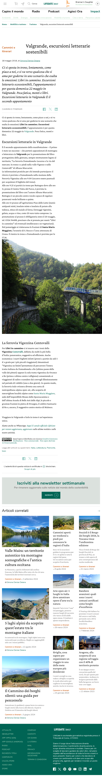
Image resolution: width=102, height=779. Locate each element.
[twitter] (59, 769)
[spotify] (69, 769)
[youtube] (74, 769)
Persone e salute (93, 17)
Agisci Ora (75, 11)
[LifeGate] (51, 3)
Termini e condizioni (37, 759)
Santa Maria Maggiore (44, 393)
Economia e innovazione (40, 17)
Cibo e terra (78, 17)
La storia (32, 742)
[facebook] (54, 769)
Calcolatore (8, 761)
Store (16, 3)
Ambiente (6, 17)
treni (4, 451)
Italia (33, 447)
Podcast (53, 11)
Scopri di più (29, 469)
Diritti (15, 17)
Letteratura (41, 447)
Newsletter (23, 3)
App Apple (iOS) (9, 738)
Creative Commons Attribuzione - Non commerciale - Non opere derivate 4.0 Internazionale (29, 441)
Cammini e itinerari (8, 49)
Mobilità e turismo (62, 17)
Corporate (7, 757)
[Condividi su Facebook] (44, 109)
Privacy (31, 749)
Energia (24, 17)
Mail (29, 745)
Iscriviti (49, 495)
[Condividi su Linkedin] (56, 109)
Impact (95, 11)
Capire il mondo (13, 11)
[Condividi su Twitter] (50, 109)
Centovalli (17, 351)
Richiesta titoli (9, 753)
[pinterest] (64, 769)
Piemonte (51, 447)
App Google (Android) (12, 742)
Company (31, 730)
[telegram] (90, 769)
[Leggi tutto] (98, 510)
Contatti (31, 734)
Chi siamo (32, 738)
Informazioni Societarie (33, 754)
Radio (36, 11)
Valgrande (29, 131)
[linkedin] (85, 769)
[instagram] (79, 769)
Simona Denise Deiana (30, 60)
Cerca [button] (34, 3)
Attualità (6, 730)
